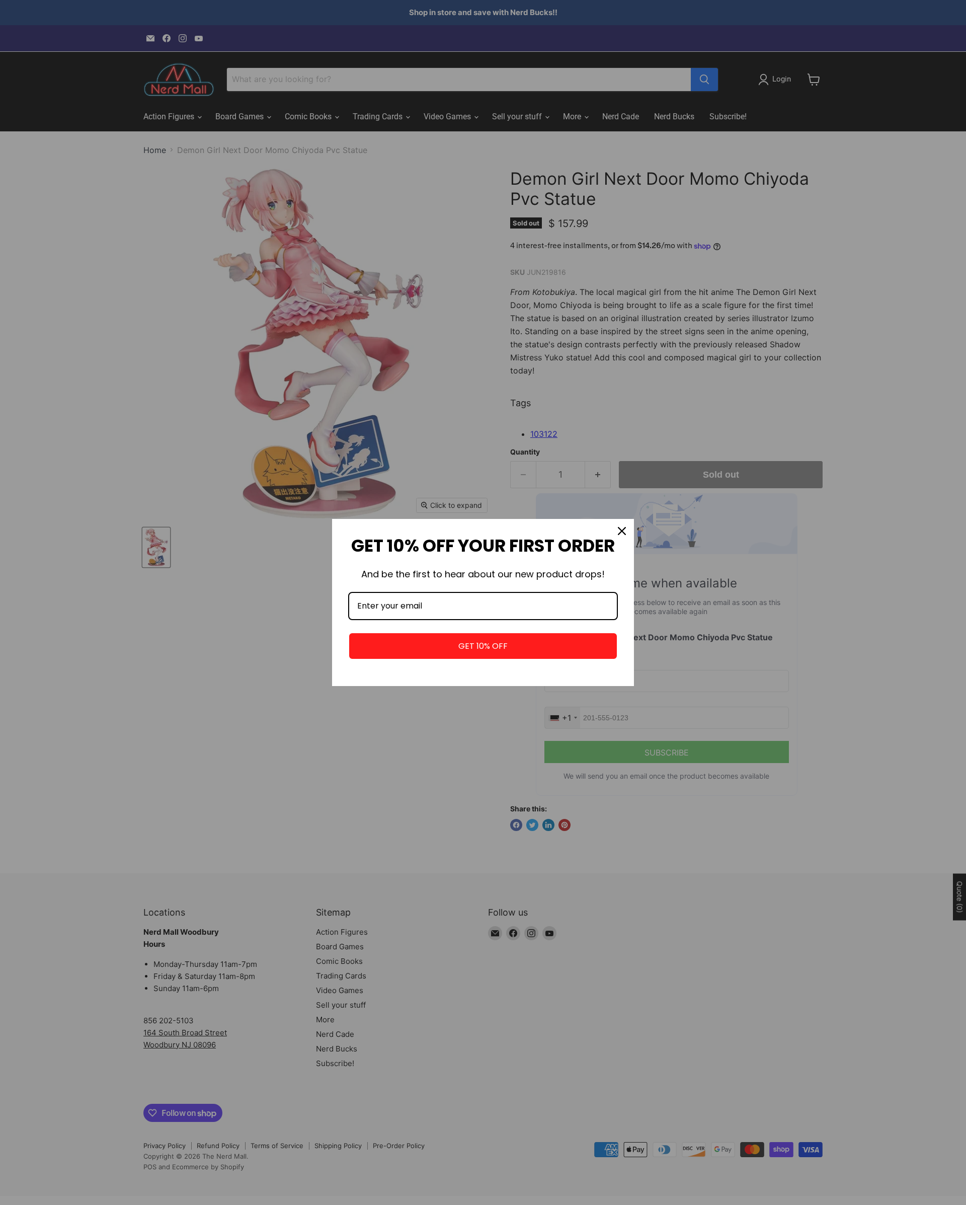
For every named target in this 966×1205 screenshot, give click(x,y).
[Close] (622, 531)
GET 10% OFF (483, 646)
